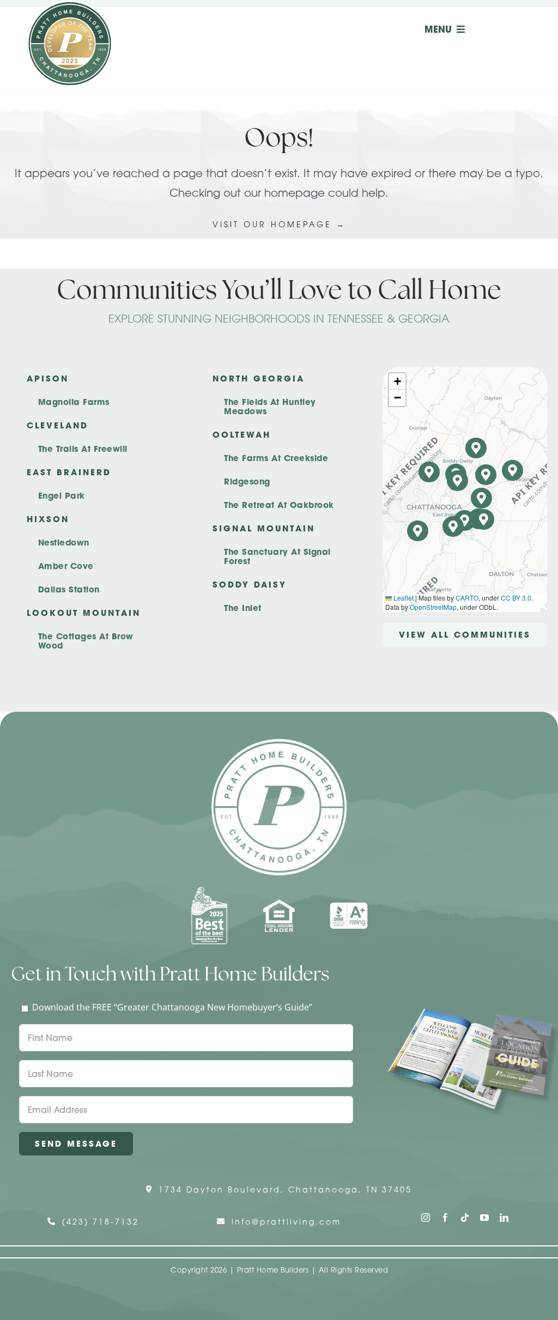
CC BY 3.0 (516, 597)
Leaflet (403, 597)
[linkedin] (504, 1217)
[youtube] (484, 1217)
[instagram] (425, 1217)
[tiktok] (464, 1217)
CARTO (467, 597)
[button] (483, 519)
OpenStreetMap (433, 606)
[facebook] (445, 1217)
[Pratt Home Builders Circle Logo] (279, 743)
